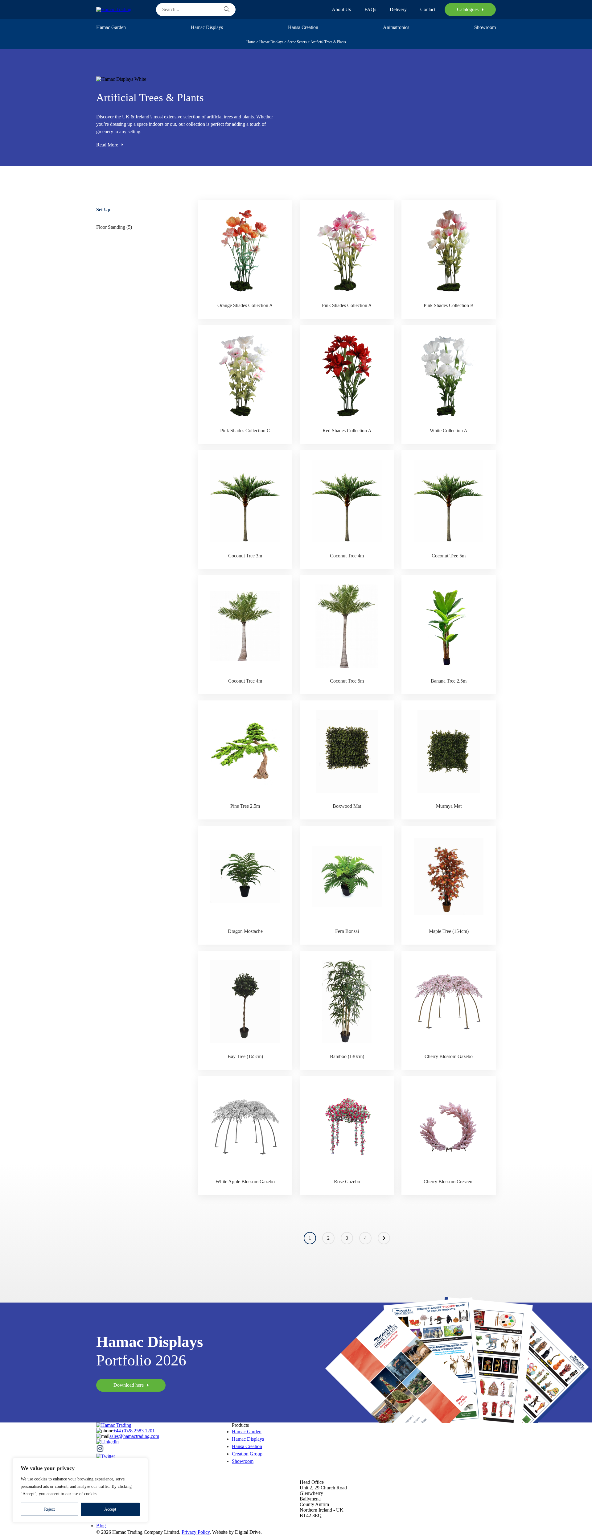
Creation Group (247, 1453)
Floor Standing (110, 227)
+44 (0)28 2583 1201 (134, 1430)
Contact (427, 9)
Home (250, 42)
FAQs (370, 9)
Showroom (485, 27)
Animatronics (396, 27)
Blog (101, 1525)
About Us (341, 9)
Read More (107, 144)
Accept (110, 1509)
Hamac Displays (207, 27)
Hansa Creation (303, 27)
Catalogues (468, 9)
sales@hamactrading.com (134, 1436)
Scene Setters (297, 42)
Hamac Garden (111, 27)
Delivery (398, 9)
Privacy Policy (196, 1532)
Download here (128, 1385)
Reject (49, 1509)
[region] (80, 1490)
